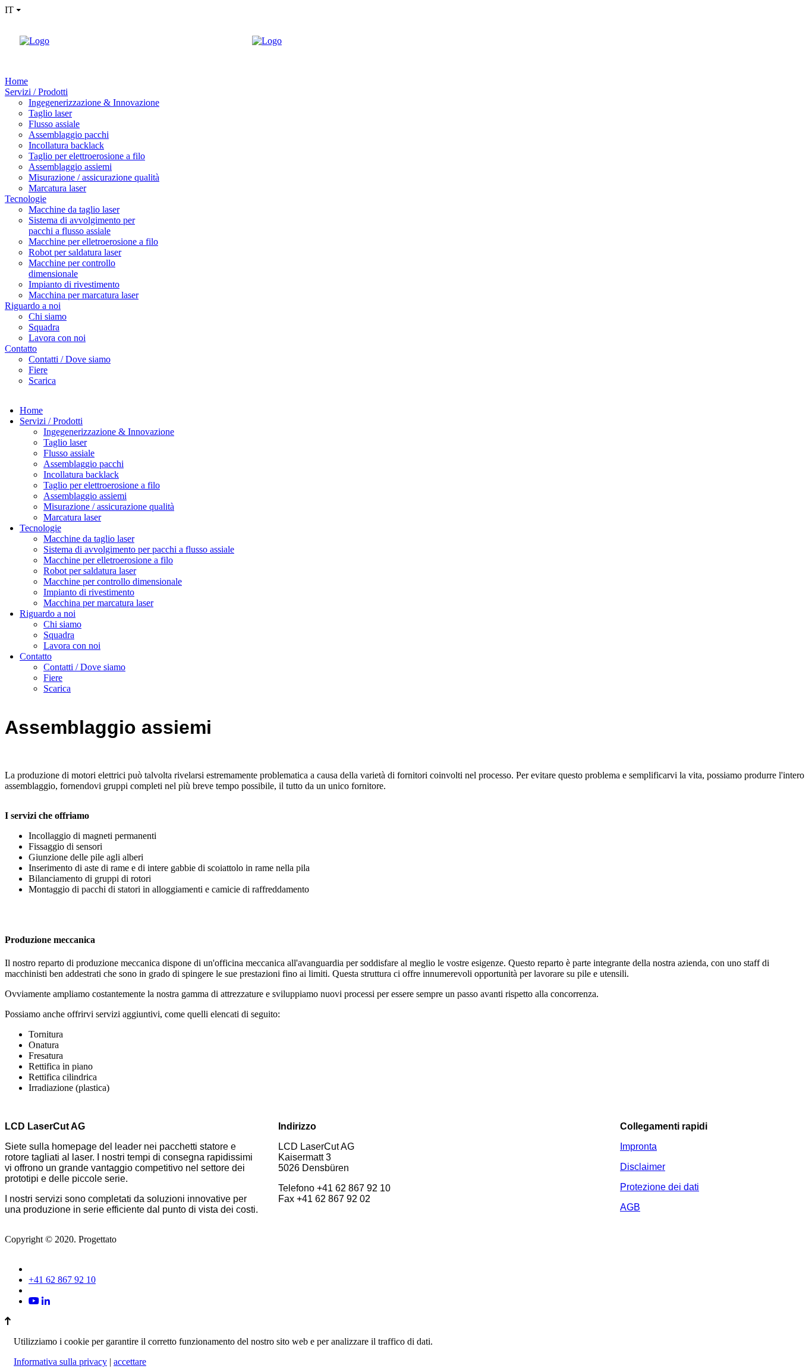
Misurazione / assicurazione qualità (94, 177)
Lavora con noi (57, 338)
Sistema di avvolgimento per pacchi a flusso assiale (82, 225)
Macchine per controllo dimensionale (72, 268)
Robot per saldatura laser (75, 252)
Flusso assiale (54, 124)
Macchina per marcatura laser (84, 295)
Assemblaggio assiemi (70, 167)
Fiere (38, 370)
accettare (130, 1362)
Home (16, 81)
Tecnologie (25, 199)
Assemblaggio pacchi (69, 135)
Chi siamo (48, 316)
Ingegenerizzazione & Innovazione (94, 102)
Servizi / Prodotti (36, 92)
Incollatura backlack (66, 145)
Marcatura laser (57, 188)
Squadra (44, 327)
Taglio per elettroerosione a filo (87, 156)
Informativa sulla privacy (60, 1362)
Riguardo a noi (33, 306)
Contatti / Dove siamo (70, 359)
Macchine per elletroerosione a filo (93, 241)
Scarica (42, 381)
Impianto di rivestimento (74, 284)
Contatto (21, 348)
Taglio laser (50, 113)
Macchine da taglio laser (74, 209)
